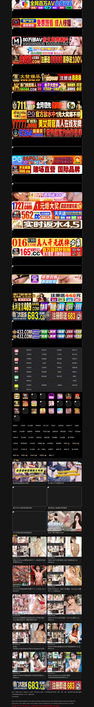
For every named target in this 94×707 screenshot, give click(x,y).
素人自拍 (74, 354)
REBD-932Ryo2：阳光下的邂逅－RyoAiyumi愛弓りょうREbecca (64, 590)
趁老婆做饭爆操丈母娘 (21, 483)
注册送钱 (60, 425)
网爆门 (74, 376)
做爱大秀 (58, 449)
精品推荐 (28, 350)
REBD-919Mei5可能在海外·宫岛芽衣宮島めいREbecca (29, 676)
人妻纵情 (59, 385)
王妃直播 (23, 437)
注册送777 (69, 425)
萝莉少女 (74, 350)
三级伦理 (28, 354)
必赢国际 (29, 431)
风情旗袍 (28, 372)
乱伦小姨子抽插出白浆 (56, 532)
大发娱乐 (15, 443)
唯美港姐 (59, 359)
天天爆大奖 (24, 449)
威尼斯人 (15, 425)
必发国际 (62, 437)
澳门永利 (46, 425)
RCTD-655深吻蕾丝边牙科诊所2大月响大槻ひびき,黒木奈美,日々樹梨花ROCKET (29, 619)
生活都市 (28, 385)
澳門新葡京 (24, 443)
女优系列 (44, 367)
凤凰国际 (37, 431)
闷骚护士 (74, 372)
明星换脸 (44, 372)
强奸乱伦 (44, 350)
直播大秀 (66, 449)
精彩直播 (63, 431)
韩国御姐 (44, 359)
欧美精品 (59, 350)
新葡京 (15, 431)
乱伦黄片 (31, 437)
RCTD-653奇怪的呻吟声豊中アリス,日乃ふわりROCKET (29, 590)
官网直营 (38, 425)
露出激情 (44, 376)
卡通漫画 (28, 376)
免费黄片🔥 (43, 455)
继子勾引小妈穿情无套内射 (22, 508)
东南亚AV (74, 359)
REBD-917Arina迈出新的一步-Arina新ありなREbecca (63, 619)
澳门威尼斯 (75, 449)
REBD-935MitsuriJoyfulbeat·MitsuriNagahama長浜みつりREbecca (29, 649)
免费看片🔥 (41, 443)
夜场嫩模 (54, 437)
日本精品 (44, 354)
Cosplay (59, 354)
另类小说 (28, 389)
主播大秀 (15, 437)
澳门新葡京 (71, 437)
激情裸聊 (58, 443)
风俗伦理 (74, 385)
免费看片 (50, 449)
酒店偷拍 (77, 431)
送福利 (77, 425)
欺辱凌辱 (28, 363)
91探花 (44, 363)
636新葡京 (50, 443)
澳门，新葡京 (42, 449)
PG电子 (53, 425)
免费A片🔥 (24, 455)
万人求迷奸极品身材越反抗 (22, 532)
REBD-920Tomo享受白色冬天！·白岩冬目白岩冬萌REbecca (29, 561)
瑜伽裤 (59, 372)
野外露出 (74, 363)
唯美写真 (59, 376)
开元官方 (15, 449)
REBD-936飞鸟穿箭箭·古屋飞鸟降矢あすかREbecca (63, 561)
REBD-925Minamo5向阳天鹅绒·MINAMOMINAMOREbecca (59, 676)
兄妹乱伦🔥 (33, 455)
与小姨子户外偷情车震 (56, 483)
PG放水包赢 (46, 431)
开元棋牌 (30, 425)
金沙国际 (32, 449)
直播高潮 (55, 431)
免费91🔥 (16, 455)
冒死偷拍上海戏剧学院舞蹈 (57, 508)
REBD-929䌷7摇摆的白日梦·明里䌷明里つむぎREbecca (64, 648)
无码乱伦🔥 (75, 443)
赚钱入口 (51, 455)
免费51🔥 (66, 443)
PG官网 (23, 425)
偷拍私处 (39, 437)
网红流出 (59, 363)
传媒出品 (28, 380)
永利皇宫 (32, 443)
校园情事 (44, 385)
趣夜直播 (46, 437)
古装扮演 (28, 367)
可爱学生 (59, 367)
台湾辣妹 (28, 359)
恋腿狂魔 (74, 367)
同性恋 (74, 380)
